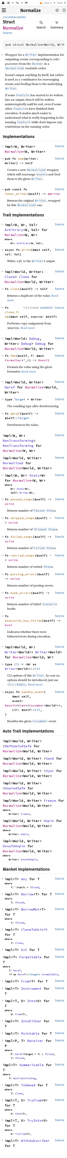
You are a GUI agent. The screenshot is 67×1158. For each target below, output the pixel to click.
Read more (27, 328)
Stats (34, 475)
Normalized (13, 463)
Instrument (31, 988)
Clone (10, 277)
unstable (46, 307)
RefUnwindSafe (18, 746)
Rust (60, 2)
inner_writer (16, 194)
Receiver (35, 1041)
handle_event (33, 692)
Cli (17, 664)
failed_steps (21, 537)
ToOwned (28, 1085)
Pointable (30, 1033)
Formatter (13, 360)
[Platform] (19, 3)
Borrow (27, 894)
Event (22, 705)
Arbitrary (14, 230)
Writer (24, 492)
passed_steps (21, 499)
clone (15, 289)
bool (8, 625)
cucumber (9, 17)
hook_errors (20, 593)
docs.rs (48, 2)
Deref (10, 387)
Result (44, 360)
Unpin (49, 821)
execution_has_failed (23, 620)
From (25, 981)
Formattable (30, 957)
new (20, 158)
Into (31, 1001)
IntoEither (31, 1021)
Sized (35, 887)
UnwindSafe (15, 788)
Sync (50, 771)
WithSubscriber (35, 1141)
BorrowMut (30, 909)
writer (22, 17)
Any (24, 879)
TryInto (34, 1120)
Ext (24, 950)
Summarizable (31, 1065)
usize (9, 504)
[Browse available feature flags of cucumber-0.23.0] (26, 3)
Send (50, 758)
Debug (34, 338)
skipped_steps (22, 518)
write (26, 250)
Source (7, 33)
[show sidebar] (4, 10)
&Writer (54, 194)
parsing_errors (23, 574)
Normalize (30, 10)
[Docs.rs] (3, 3)
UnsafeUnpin (14, 846)
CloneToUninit (34, 929)
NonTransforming (18, 440)
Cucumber (36, 705)
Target (19, 399)
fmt (13, 356)
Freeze (50, 800)
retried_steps (22, 555)
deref (15, 413)
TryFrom (34, 1100)
